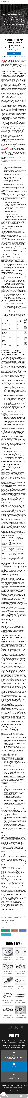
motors (16, 923)
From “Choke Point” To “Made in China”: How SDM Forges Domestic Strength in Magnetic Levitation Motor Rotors (20, 1002)
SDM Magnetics (6, 917)
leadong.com (9, 1090)
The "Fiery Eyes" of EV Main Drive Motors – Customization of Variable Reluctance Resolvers (20, 973)
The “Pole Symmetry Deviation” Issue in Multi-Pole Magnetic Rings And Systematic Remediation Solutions (20, 987)
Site (18, 50)
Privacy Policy (17, 1090)
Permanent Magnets (18, 917)
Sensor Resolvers (7, 923)
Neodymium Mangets (8, 920)
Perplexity (7, 934)
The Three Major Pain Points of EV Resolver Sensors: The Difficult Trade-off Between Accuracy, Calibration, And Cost (20, 1016)
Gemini (23, 930)
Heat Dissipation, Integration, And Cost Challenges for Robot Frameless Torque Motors (7, 1016)
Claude (15, 930)
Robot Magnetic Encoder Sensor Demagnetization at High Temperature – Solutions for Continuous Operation (7, 973)
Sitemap (15, 1087)
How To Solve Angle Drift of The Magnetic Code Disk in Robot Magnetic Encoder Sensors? (7, 1002)
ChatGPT (6, 930)
